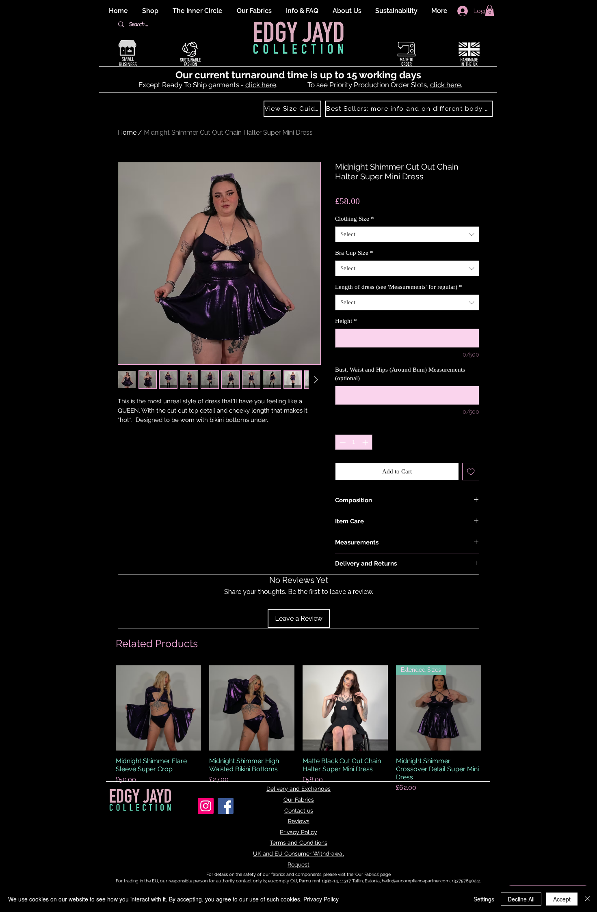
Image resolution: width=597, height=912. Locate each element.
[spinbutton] (354, 442)
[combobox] (407, 234)
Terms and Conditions (298, 842)
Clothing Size (354, 218)
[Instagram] (206, 806)
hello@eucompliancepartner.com (416, 881)
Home (127, 132)
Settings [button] (484, 899)
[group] (299, 729)
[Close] (587, 899)
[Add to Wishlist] (471, 471)
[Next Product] (493, 708)
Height (346, 321)
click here (260, 85)
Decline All (521, 899)
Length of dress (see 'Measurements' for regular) (398, 287)
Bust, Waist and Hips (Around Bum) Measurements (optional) (400, 373)
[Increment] (366, 442)
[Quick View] (158, 708)
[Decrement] (341, 442)
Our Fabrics (298, 799)
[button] (489, 10)
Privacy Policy (298, 832)
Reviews (298, 821)
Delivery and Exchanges (298, 788)
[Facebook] (226, 806)
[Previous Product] (104, 708)
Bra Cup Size (354, 253)
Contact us (298, 810)
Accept (562, 899)
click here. (446, 85)
